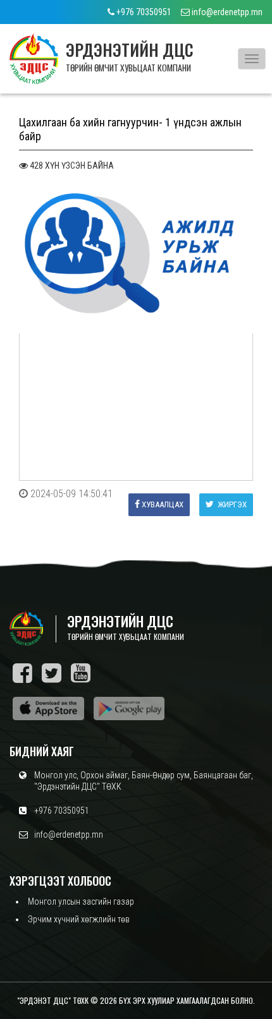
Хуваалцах (162, 504)
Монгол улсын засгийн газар (81, 901)
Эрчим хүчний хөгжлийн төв (79, 919)
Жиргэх (231, 504)
